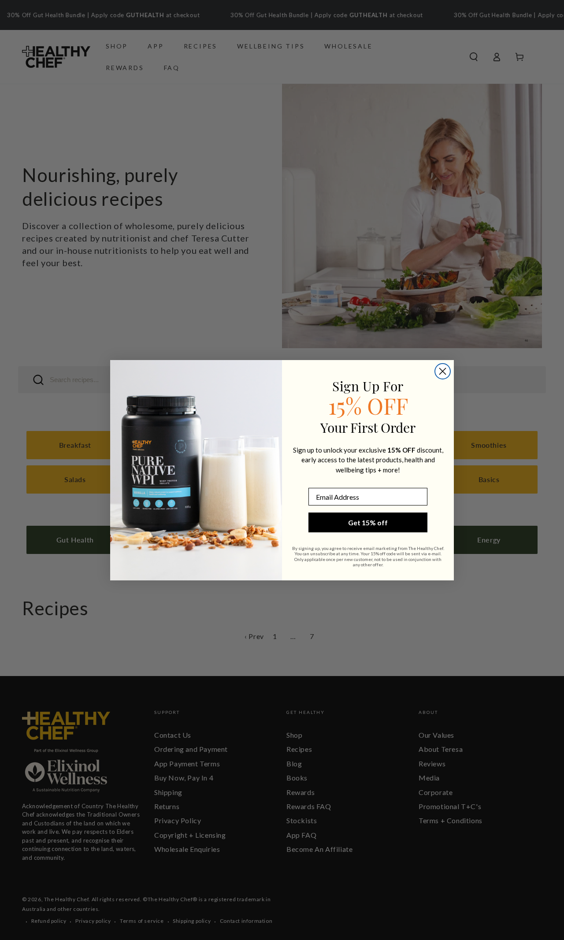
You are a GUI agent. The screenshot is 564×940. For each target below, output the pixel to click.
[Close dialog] (442, 371)
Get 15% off (368, 522)
